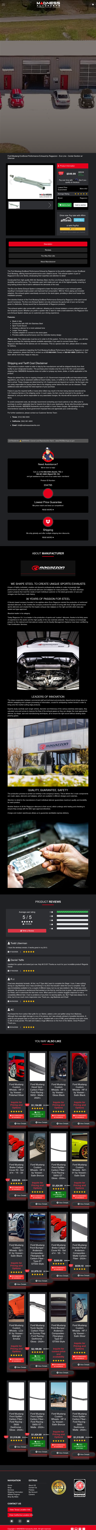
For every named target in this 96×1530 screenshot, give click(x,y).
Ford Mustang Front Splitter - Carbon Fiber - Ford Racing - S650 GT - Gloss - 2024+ (58, 1171)
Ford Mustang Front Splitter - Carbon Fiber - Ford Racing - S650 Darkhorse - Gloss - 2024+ (16, 1421)
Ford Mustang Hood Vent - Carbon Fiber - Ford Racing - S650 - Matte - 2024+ (37, 1091)
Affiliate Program (14, 1494)
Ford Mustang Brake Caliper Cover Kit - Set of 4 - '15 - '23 (16, 1168)
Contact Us (33, 1487)
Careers (32, 1494)
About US (32, 1485)
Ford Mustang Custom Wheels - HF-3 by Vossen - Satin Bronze (58, 1419)
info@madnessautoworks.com (29, 425)
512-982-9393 (51, 352)
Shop (9, 1487)
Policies (31, 1490)
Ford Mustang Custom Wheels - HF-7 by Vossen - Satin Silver (79, 1330)
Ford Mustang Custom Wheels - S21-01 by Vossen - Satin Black (16, 1250)
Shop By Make (13, 1497)
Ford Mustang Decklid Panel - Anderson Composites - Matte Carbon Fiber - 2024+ (79, 1251)
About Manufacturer (48, 261)
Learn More (79, 220)
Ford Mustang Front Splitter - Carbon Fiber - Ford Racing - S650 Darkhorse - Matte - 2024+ (79, 1421)
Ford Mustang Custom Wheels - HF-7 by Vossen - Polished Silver (16, 1089)
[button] (50, 182)
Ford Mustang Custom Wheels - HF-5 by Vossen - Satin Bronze (37, 1170)
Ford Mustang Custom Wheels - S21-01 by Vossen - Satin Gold (79, 1170)
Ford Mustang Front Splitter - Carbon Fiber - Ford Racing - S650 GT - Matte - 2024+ (37, 1420)
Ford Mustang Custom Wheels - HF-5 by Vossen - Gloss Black (58, 1089)
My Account (33, 1492)
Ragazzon (83, 198)
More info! (83, 188)
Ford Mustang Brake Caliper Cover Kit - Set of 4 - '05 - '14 (58, 1248)
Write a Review (28, 931)
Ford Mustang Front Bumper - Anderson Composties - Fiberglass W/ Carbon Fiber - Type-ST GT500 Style (37, 1254)
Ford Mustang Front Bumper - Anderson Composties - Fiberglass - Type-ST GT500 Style (58, 1333)
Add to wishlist (80, 205)
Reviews (48, 250)
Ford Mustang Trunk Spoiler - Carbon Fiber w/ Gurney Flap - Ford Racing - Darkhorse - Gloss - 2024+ (37, 1333)
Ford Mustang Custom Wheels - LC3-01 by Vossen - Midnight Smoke (16, 1332)
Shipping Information (15, 1492)
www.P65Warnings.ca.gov (65, 440)
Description (48, 244)
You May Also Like (48, 255)
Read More (47, 509)
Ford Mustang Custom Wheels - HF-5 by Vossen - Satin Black (79, 1089)
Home (10, 1485)
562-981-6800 (70, 352)
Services (11, 1490)
